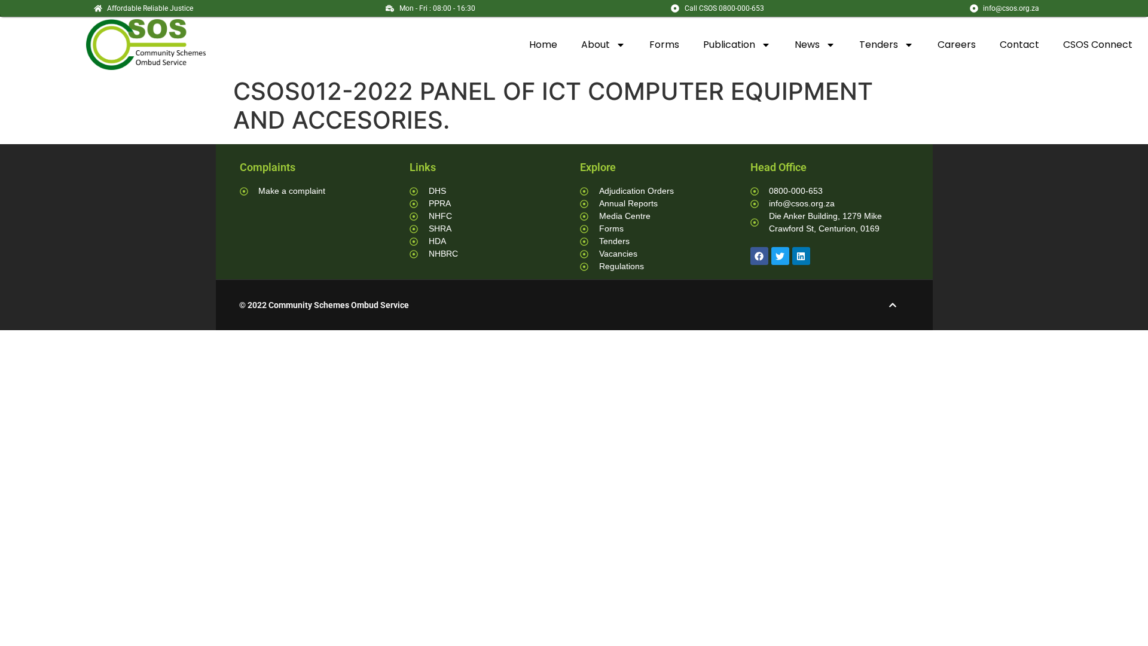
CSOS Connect (1097, 44)
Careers (957, 44)
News (807, 44)
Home (543, 44)
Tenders (878, 44)
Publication (729, 44)
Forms (664, 44)
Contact (1019, 44)
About (595, 44)
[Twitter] (780, 256)
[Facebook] (759, 256)
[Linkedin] (801, 256)
